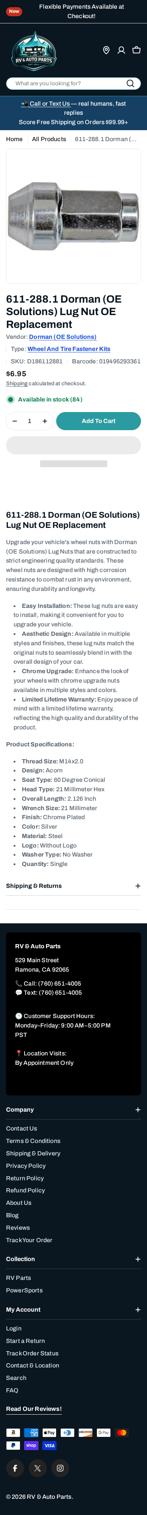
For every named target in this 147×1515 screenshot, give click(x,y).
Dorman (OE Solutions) (62, 337)
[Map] (106, 50)
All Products (49, 139)
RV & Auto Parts (49, 1496)
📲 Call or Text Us (46, 103)
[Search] (130, 83)
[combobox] (73, 83)
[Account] (121, 50)
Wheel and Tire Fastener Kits (69, 349)
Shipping (17, 383)
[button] (73, 445)
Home (14, 139)
